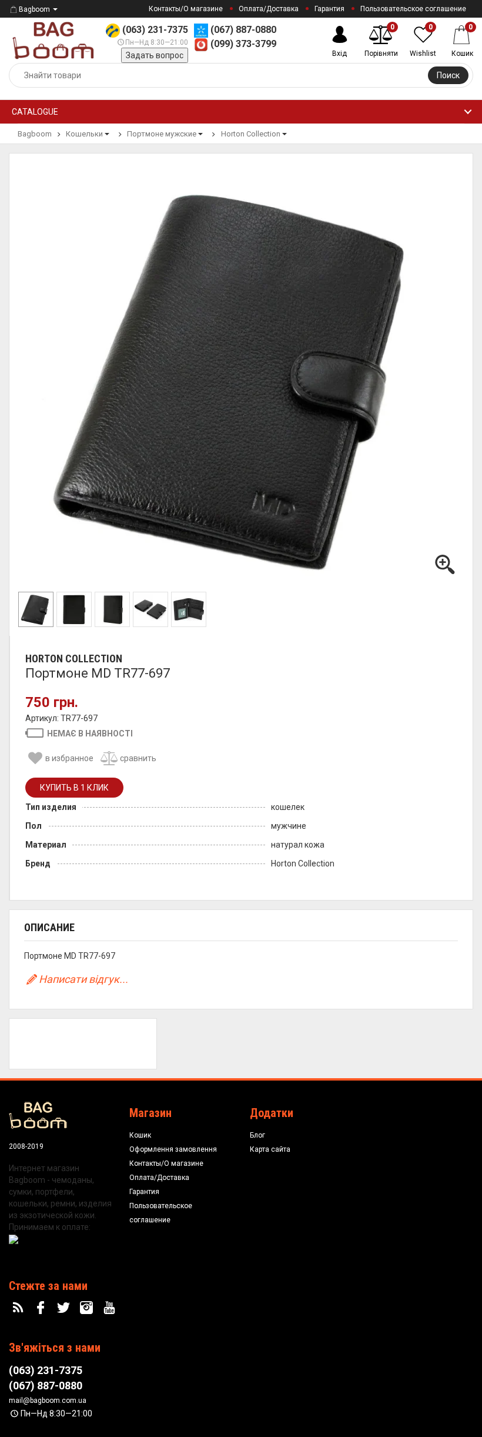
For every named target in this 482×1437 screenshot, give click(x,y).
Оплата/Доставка (269, 9)
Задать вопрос (154, 55)
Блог (257, 1135)
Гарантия (329, 9)
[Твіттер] (65, 1308)
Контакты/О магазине (186, 9)
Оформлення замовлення (173, 1149)
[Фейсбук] (42, 1308)
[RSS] (19, 1308)
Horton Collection (73, 658)
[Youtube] (110, 1308)
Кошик (140, 1135)
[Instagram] (87, 1308)
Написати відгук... (83, 979)
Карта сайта (270, 1149)
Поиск (448, 75)
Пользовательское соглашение (413, 9)
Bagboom (34, 9)
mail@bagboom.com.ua (47, 1400)
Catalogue (35, 111)
